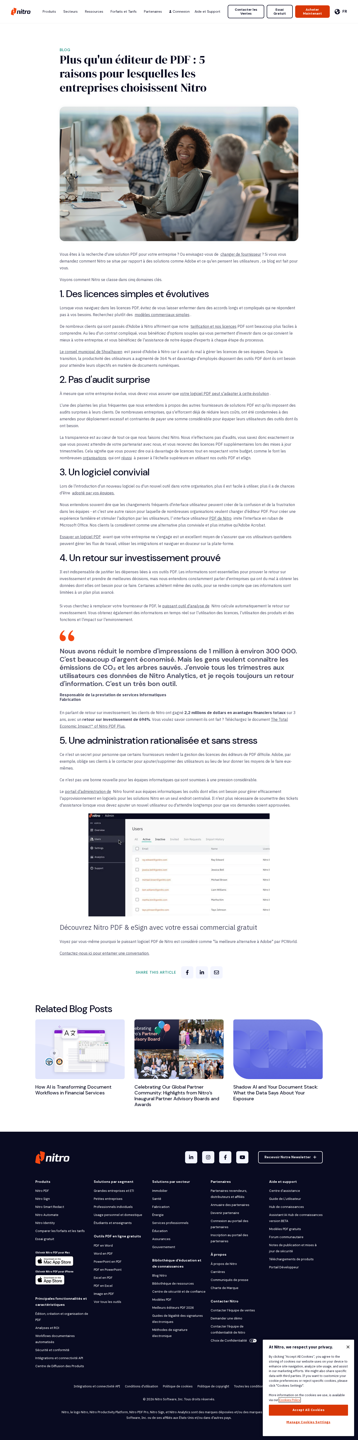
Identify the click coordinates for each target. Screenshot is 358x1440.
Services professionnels (170, 1223)
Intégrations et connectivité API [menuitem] (97, 1386)
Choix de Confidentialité (229, 1340)
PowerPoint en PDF (108, 1262)
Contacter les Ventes (246, 12)
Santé (156, 1199)
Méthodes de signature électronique (170, 1333)
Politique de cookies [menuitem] (178, 1386)
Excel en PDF (103, 1278)
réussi (126, 457)
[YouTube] (242, 1157)
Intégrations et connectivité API (59, 1358)
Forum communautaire (286, 1237)
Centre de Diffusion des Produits (59, 1366)
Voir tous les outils (107, 1302)
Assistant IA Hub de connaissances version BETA (296, 1218)
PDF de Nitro (220, 518)
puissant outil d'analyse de (185, 605)
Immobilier (160, 1191)
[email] (216, 972)
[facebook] (187, 972)
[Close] (348, 1347)
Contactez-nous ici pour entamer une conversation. (104, 953)
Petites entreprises (108, 1199)
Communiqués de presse (229, 1280)
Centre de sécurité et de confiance (179, 1291)
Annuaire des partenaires (230, 1205)
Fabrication (161, 1207)
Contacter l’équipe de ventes (233, 1310)
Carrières (218, 1272)
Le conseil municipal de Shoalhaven (91, 351)
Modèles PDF (161, 1300)
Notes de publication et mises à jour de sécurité (293, 1248)
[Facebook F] (225, 1157)
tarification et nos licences (213, 326)
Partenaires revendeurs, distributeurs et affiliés (229, 1194)
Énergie (158, 1215)
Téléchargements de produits (291, 1259)
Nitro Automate (46, 1215)
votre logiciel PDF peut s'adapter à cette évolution (224, 393)
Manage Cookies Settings (308, 1422)
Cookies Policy (289, 1400)
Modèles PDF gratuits (285, 1229)
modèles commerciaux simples (162, 314)
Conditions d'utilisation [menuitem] (141, 1386)
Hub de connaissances (286, 1207)
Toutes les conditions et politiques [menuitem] (259, 1386)
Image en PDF (104, 1294)
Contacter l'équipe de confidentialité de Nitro (228, 1329)
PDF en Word (103, 1245)
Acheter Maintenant (312, 12)
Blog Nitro (159, 1275)
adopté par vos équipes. (93, 492)
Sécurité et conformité (52, 1350)
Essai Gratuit (279, 12)
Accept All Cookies (308, 1410)
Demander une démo (226, 1318)
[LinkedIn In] (191, 1157)
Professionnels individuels (113, 1207)
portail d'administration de (88, 791)
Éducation (160, 1231)
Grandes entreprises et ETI (114, 1191)
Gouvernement (163, 1247)
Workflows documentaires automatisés (55, 1339)
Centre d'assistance (284, 1191)
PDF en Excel (103, 1286)
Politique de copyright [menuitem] (213, 1386)
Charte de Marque (224, 1288)
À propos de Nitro (224, 1264)
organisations (94, 457)
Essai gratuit (44, 1239)
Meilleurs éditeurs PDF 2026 (173, 1308)
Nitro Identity (45, 1223)
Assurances (161, 1239)
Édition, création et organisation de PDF (61, 1317)
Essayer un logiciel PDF (80, 536)
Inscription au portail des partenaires (229, 1238)
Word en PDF (103, 1254)
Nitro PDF (42, 1191)
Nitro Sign (42, 1199)
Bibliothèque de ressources (173, 1283)
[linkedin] (202, 972)
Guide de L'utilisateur (285, 1199)
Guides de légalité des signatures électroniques (177, 1319)
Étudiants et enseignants (113, 1223)
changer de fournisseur (240, 254)
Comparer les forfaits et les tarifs (60, 1231)
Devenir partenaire (225, 1213)
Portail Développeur (284, 1267)
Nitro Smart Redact (49, 1207)
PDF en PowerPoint (108, 1270)
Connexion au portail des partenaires (229, 1224)
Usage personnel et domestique (118, 1215)
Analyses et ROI (47, 1328)
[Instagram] (208, 1157)
